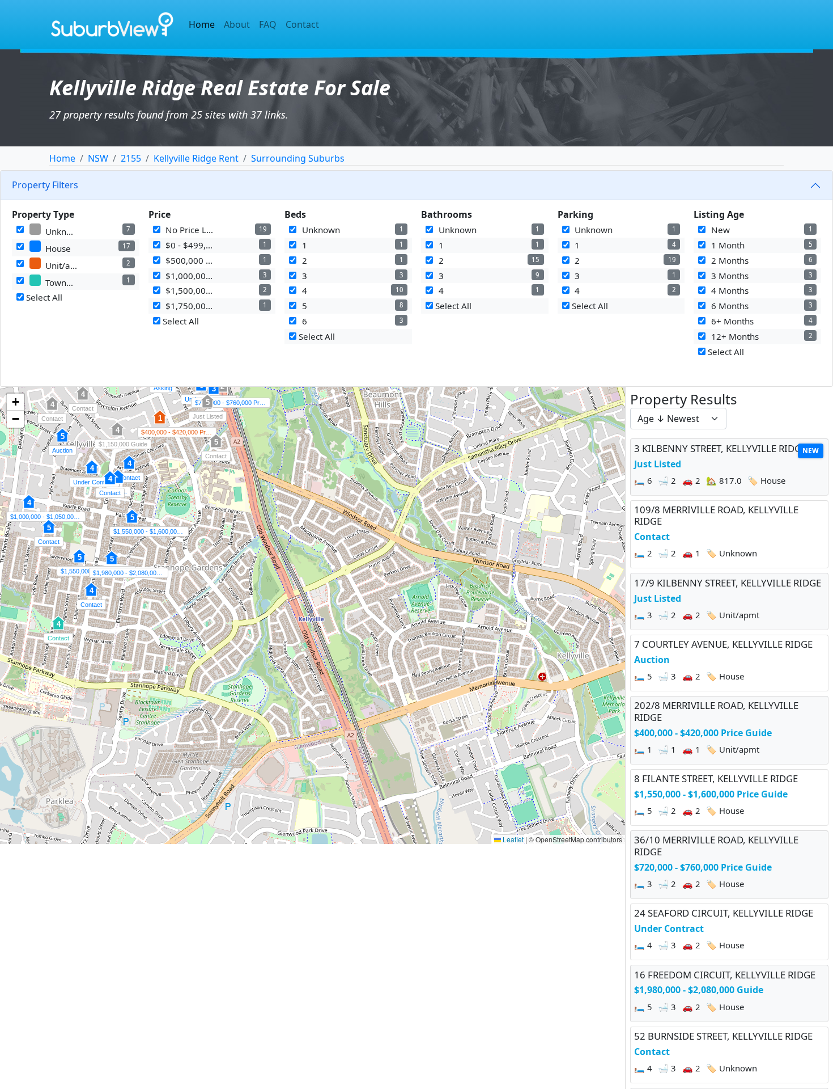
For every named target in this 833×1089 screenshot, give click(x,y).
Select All (43, 297)
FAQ (268, 24)
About (237, 24)
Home (202, 24)
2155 (131, 158)
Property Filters (45, 185)
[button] (62, 441)
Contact (302, 24)
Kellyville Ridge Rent (196, 158)
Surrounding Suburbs (298, 158)
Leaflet (512, 839)
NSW (98, 158)
